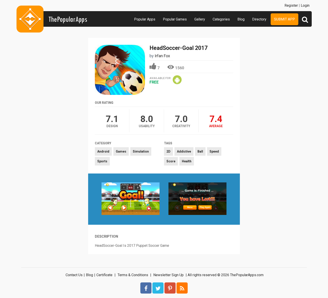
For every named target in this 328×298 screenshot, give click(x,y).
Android (103, 151)
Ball (200, 151)
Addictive (184, 151)
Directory (259, 19)
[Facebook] (146, 288)
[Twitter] (158, 288)
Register (291, 5)
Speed (214, 151)
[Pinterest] (170, 288)
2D (168, 151)
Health (186, 161)
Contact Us (74, 275)
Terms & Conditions (133, 275)
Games (121, 151)
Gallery (199, 19)
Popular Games (175, 19)
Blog (241, 19)
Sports (102, 161)
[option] (130, 199)
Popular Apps (144, 19)
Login (305, 5)
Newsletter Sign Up (168, 275)
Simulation (141, 151)
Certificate (104, 275)
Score (170, 161)
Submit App (284, 19)
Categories (221, 19)
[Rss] (182, 288)
